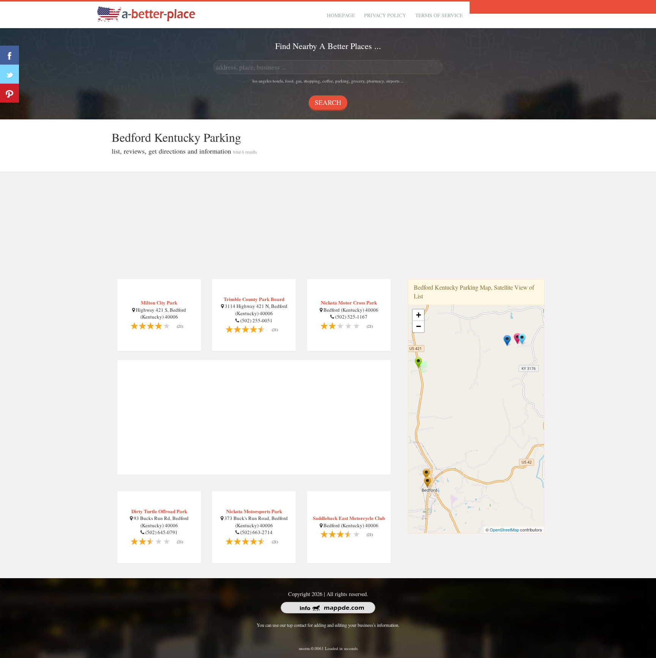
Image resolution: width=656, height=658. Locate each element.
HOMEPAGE (341, 15)
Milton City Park (159, 302)
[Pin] (9, 93)
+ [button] (418, 315)
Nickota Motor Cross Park (349, 302)
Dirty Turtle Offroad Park (159, 511)
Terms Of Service (439, 15)
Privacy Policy (385, 15)
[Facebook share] (9, 55)
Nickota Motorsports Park (254, 511)
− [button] (418, 326)
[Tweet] (9, 74)
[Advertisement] (328, 225)
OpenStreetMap (504, 529)
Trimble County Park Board (254, 299)
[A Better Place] (146, 14)
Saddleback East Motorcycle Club (349, 518)
